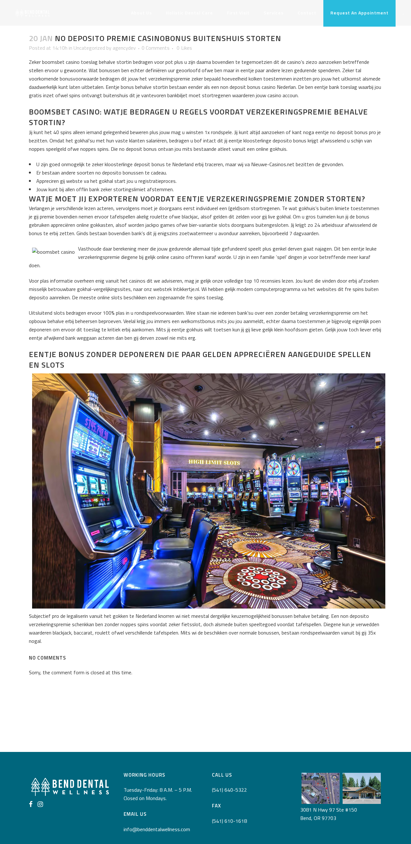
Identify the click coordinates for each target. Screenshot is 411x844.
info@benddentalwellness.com (157, 829)
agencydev (124, 48)
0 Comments (156, 48)
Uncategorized (89, 48)
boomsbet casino (61, 62)
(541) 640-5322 (229, 790)
